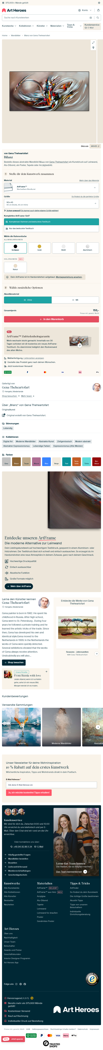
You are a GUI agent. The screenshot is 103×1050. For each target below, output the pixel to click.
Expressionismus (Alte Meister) (68, 446)
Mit (77, 300)
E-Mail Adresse (13, 779)
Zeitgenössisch (64, 441)
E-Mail (91, 27)
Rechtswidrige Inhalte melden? (63, 1029)
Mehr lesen (26, 396)
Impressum (94, 1029)
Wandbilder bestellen (18, 858)
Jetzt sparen (13, 1039)
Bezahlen (12, 862)
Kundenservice (92, 24)
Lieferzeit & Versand (17, 866)
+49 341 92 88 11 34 (23, 846)
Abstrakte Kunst (46, 441)
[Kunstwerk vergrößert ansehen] (93, 42)
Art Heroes (11, 928)
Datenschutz (83, 1029)
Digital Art (8, 441)
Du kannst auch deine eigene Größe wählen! (32, 210)
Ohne (29, 300)
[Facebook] (24, 984)
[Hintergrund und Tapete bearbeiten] (93, 47)
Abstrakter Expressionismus (16, 446)
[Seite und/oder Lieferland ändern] (99, 3)
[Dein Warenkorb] (98, 10)
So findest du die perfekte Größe (85, 196)
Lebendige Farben (41, 446)
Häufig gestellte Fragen (19, 854)
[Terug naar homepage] (14, 10)
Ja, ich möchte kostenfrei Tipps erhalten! (28, 792)
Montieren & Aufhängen (19, 871)
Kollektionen (25, 26)
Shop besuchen (9, 396)
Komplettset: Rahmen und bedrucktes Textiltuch (29, 222)
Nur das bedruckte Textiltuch (21, 228)
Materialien (55, 26)
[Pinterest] (20, 984)
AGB (28, 1029)
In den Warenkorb (53, 319)
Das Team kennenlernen (69, 871)
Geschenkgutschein (17, 875)
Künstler (41, 26)
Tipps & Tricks (70, 25)
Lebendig (7, 428)
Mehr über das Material (89, 180)
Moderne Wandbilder (26, 441)
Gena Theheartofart (18, 153)
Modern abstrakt (83, 441)
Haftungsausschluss (40, 1029)
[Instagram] (16, 984)
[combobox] (45, 18)
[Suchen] (97, 17)
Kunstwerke (8, 26)
